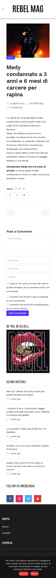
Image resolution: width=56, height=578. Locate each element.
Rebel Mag (38, 103)
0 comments (16, 107)
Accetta (23, 574)
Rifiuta (34, 574)
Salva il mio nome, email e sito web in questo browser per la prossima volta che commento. (27, 287)
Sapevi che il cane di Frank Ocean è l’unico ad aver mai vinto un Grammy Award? (25, 466)
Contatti (6, 533)
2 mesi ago (15, 399)
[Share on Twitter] (19, 188)
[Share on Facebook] (16, 188)
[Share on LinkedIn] (23, 188)
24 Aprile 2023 (16, 103)
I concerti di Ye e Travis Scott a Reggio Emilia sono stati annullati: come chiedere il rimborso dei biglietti (28, 411)
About (5, 526)
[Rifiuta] (52, 567)
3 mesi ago (15, 419)
